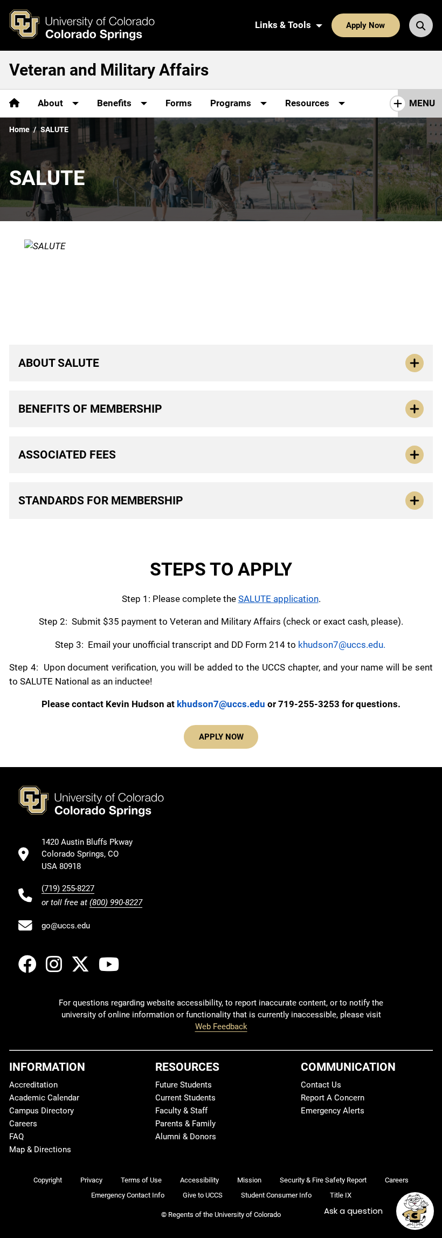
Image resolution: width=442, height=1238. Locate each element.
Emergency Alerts (332, 1111)
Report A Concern (332, 1098)
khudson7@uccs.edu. (343, 644)
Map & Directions (40, 1149)
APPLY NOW (221, 737)
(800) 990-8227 (115, 902)
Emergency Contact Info (127, 1195)
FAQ (16, 1136)
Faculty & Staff (181, 1111)
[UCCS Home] (90, 25)
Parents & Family (185, 1123)
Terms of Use (141, 1180)
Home (19, 129)
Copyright (47, 1180)
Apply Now (365, 25)
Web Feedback (221, 1026)
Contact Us (321, 1085)
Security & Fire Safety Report (323, 1180)
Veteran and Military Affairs (109, 69)
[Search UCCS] (421, 25)
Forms (178, 103)
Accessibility (199, 1180)
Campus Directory (41, 1111)
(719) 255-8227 (68, 888)
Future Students (183, 1085)
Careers (23, 1123)
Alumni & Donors (185, 1136)
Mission (249, 1180)
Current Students (185, 1098)
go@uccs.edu (66, 926)
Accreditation (33, 1085)
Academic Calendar (44, 1098)
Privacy (91, 1180)
